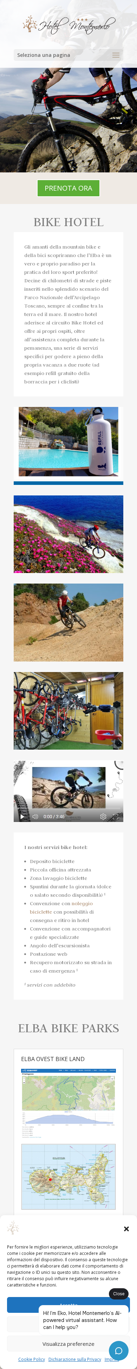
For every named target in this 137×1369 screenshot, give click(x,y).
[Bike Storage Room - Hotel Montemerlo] (68, 747)
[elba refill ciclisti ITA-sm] (68, 483)
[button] (126, 1228)
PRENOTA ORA (68, 188)
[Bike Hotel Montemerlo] (68, 571)
